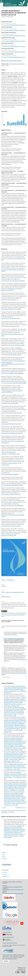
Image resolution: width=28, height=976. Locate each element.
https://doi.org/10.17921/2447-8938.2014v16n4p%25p (13, 280)
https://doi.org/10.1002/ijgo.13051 (8, 535)
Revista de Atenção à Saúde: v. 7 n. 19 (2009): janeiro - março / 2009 (15, 777)
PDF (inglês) (11, 580)
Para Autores (4, 874)
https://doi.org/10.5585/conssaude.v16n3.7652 (11, 412)
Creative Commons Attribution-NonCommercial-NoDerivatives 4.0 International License (13, 615)
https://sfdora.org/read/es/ (11, 958)
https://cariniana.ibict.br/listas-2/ (10, 943)
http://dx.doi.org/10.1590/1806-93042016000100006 (15, 382)
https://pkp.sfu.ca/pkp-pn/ (8, 937)
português (4, 858)
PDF (4, 580)
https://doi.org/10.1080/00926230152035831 (13, 485)
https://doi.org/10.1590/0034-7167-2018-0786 (11, 309)
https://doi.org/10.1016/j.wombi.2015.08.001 (11, 526)
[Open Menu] (1, 1)
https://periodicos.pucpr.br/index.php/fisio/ (13, 390)
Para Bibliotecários (5, 876)
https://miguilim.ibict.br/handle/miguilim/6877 (13, 893)
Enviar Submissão (6, 864)
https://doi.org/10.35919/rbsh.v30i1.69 (9, 299)
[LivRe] (7, 930)
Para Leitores (4, 872)
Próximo (23, 807)
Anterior (4, 807)
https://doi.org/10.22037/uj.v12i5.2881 (16, 345)
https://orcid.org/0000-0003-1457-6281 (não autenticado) (14, 25)
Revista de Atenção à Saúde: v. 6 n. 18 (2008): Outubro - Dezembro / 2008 (14, 730)
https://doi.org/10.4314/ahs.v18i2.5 (11, 326)
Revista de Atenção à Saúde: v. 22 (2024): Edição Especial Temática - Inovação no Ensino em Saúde (14, 836)
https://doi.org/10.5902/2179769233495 (9, 474)
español (3, 856)
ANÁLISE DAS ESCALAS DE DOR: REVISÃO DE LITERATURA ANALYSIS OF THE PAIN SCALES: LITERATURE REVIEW (15, 766)
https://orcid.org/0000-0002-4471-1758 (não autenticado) (14, 51)
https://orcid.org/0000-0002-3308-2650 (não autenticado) (14, 46)
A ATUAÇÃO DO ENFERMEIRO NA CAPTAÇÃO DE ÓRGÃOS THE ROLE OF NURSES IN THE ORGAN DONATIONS (15, 774)
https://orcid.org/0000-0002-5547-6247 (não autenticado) (14, 35)
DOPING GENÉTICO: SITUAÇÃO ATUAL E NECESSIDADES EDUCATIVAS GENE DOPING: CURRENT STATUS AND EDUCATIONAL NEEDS (15, 688)
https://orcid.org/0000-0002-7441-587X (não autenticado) (14, 41)
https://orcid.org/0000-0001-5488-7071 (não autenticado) (14, 57)
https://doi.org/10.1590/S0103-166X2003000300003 (12, 373)
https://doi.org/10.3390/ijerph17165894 (12, 354)
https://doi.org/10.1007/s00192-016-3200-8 (10, 318)
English (3, 854)
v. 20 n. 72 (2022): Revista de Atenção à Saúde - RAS (11, 5)
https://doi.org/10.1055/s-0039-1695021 (9, 403)
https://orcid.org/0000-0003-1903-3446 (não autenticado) (14, 30)
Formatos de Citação (6, 677)
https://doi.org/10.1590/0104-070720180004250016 (12, 505)
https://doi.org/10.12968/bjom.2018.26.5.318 (11, 494)
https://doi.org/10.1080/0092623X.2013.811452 (11, 423)
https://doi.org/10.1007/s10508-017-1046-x (10, 453)
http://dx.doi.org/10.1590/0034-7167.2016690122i (12, 433)
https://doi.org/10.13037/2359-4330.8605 (12, 60)
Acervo (6, 4)
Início (2, 4)
